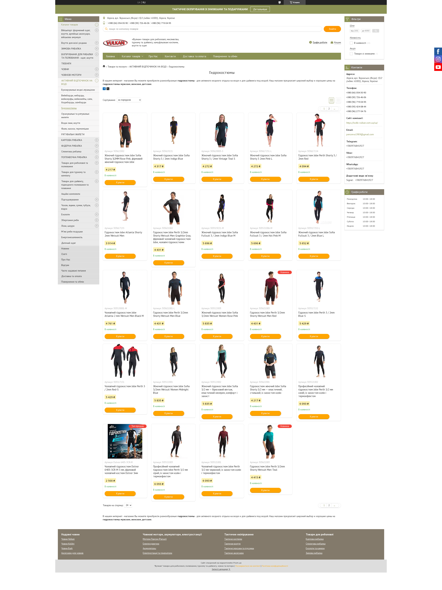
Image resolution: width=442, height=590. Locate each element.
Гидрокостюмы (69, 108)
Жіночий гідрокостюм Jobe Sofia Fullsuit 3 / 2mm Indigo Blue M (219, 234)
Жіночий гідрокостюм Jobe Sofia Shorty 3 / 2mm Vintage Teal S (219, 157)
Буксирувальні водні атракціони (78, 89)
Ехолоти (65, 214)
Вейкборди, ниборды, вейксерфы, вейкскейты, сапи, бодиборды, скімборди (76, 99)
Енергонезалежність (71, 237)
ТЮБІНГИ (66, 63)
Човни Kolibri (67, 543)
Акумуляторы (149, 548)
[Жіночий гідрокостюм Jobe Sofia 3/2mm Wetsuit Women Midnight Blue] (173, 361)
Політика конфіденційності (275, 566)
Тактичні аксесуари (234, 553)
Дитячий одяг (68, 243)
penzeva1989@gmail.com (360, 134)
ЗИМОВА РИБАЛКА (71, 48)
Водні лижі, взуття (70, 123)
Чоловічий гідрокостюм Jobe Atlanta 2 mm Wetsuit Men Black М (124, 314)
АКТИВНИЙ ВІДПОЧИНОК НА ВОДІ (76, 82)
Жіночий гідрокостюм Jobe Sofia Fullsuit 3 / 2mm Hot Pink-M (268, 234)
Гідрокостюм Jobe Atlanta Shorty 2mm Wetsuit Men (123, 234)
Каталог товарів (69, 24)
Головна (110, 56)
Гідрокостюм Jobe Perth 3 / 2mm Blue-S (316, 314)
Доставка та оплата (71, 276)
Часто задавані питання (73, 270)
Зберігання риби (70, 220)
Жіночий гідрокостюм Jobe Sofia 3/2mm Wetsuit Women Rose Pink (219, 314)
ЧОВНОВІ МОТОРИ (71, 74)
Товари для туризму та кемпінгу (73, 173)
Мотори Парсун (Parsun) (155, 539)
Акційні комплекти (70, 193)
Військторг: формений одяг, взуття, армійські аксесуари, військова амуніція (75, 34)
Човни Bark (67, 548)
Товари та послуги (117, 66)
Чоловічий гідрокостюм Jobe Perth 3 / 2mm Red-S (125, 388)
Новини (65, 248)
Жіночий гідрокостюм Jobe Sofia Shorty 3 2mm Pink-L (268, 157)
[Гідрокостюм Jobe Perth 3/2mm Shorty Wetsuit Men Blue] (173, 287)
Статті (64, 254)
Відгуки (65, 265)
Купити (120, 182)
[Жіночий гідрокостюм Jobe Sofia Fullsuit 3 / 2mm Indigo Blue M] (222, 207)
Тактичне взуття (232, 543)
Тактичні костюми (233, 539)
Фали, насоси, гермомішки (75, 128)
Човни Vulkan (68, 539)
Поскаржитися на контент (247, 566)
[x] (108, 89)
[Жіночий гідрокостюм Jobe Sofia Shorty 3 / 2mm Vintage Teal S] (222, 130)
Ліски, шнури (67, 225)
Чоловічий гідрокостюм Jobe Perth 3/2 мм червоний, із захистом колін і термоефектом (221, 470)
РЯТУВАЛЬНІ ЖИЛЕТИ (72, 134)
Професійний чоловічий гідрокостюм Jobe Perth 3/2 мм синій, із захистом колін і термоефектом (315, 391)
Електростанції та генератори (157, 553)
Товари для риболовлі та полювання (74, 164)
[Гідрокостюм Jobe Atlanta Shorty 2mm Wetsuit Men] (125, 207)
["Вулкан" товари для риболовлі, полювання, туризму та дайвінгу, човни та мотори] (116, 42)
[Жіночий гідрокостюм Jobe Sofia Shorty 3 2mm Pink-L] (270, 130)
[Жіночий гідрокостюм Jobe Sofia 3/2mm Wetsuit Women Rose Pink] (222, 287)
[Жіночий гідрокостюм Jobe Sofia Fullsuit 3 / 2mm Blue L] (319, 207)
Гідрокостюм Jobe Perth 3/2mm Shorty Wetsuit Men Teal (267, 468)
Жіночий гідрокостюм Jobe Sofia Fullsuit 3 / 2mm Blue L (316, 234)
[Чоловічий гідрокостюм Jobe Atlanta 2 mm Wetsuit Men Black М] (125, 287)
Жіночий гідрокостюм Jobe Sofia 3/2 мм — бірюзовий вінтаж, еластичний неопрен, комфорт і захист (219, 391)
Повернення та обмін (72, 281)
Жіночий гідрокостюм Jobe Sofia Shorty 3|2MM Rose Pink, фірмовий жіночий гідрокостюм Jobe (123, 159)
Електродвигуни (151, 543)
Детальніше (260, 9)
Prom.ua (237, 562)
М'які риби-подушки (72, 231)
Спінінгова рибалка (71, 151)
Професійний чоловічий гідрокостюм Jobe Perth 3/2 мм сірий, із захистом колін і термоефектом (170, 471)
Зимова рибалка (314, 553)
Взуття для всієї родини (74, 42)
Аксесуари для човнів (72, 553)
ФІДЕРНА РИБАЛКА (71, 145)
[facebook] (104, 89)
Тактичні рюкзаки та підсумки (239, 548)
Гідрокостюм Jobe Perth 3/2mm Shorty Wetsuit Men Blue (170, 314)
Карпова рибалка (315, 539)
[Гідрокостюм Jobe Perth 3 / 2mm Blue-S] (319, 287)
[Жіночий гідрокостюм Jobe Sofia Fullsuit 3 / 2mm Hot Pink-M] (270, 207)
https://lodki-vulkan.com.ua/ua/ (362, 122)
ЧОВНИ (65, 69)
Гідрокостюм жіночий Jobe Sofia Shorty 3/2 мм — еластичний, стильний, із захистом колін (268, 389)
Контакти (170, 56)
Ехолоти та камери (315, 548)
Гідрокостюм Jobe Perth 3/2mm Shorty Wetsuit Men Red (267, 314)
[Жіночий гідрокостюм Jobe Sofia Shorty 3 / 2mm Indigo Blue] (173, 130)
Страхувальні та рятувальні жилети (75, 115)
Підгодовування (70, 199)
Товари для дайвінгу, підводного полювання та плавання (75, 185)
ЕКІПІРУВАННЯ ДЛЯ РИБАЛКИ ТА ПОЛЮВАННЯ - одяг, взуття (77, 56)
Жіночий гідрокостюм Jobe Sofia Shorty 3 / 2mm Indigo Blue (171, 157)
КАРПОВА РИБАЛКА (71, 140)
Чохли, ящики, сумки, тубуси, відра (75, 207)
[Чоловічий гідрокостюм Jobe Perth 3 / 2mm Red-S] (125, 361)
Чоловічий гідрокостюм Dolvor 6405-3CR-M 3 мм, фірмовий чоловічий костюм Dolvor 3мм (122, 470)
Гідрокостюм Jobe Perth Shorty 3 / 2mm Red (317, 157)
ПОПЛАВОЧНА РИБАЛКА (74, 157)
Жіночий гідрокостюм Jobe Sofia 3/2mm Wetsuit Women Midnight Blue (171, 389)
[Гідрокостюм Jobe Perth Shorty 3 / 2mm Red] (319, 130)
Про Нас (65, 259)
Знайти (332, 29)
